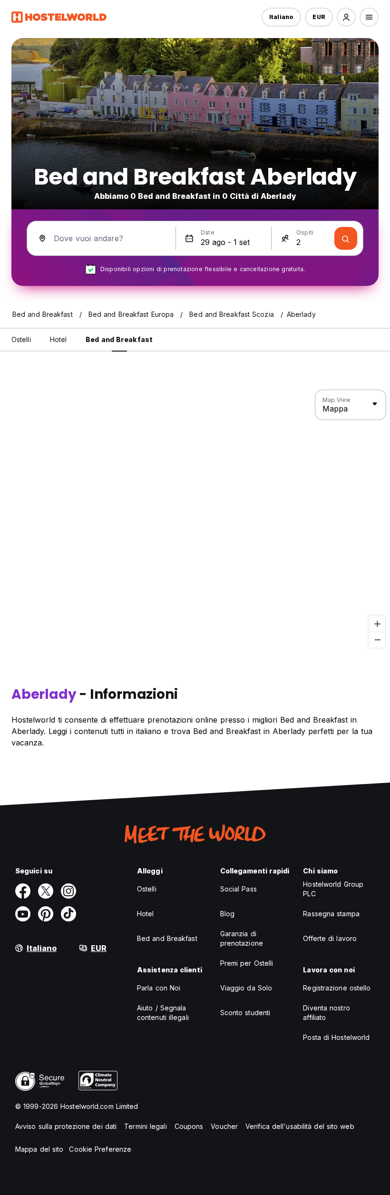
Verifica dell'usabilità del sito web (299, 1126)
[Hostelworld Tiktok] (68, 913)
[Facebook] (22, 891)
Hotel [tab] (58, 339)
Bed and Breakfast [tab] (119, 339)
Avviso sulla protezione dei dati (66, 1126)
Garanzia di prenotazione (241, 938)
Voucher (224, 1126)
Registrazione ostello (336, 988)
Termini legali (145, 1126)
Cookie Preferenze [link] (100, 1149)
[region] (195, 519)
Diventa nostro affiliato (326, 1012)
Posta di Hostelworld (336, 1037)
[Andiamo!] (345, 238)
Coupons (189, 1126)
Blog (227, 914)
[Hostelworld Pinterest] (45, 913)
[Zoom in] (377, 624)
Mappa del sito (39, 1149)
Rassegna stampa (331, 914)
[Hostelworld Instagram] (68, 891)
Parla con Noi (158, 988)
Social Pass (238, 889)
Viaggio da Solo (246, 988)
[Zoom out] (377, 639)
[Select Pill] (346, 17)
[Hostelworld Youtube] (22, 913)
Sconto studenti (245, 1013)
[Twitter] (45, 891)
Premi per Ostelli (246, 963)
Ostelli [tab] (21, 339)
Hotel (145, 914)
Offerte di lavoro (330, 938)
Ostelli (146, 889)
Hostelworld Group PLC (333, 889)
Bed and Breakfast (167, 938)
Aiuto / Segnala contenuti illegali (163, 1012)
